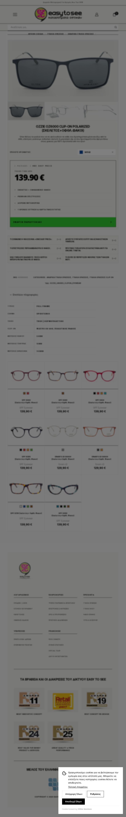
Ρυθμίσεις (95, 794)
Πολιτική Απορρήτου (78, 787)
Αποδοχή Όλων (73, 801)
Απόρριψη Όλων (74, 794)
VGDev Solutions (85, 809)
